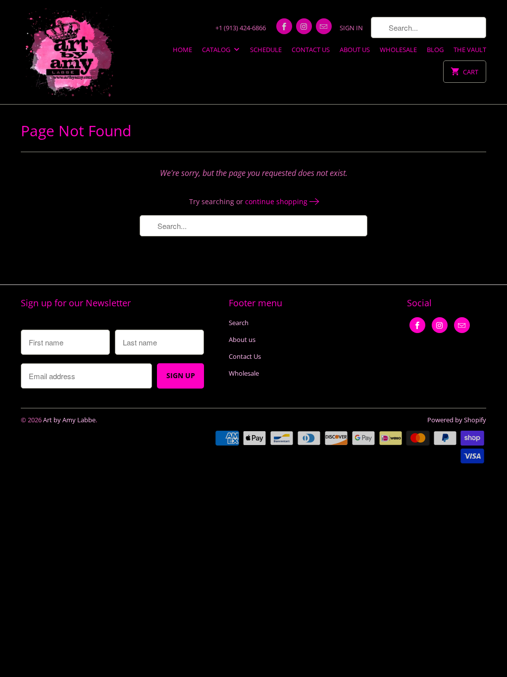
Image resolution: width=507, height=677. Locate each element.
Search (239, 322)
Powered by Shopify (456, 419)
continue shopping (277, 201)
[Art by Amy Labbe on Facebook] (284, 26)
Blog (435, 49)
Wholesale (398, 49)
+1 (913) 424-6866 (240, 27)
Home (182, 49)
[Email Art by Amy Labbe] (324, 26)
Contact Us (311, 49)
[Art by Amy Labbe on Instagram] (304, 26)
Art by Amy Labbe (69, 419)
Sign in (351, 27)
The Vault (470, 49)
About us (355, 49)
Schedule (266, 49)
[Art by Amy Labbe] (70, 52)
